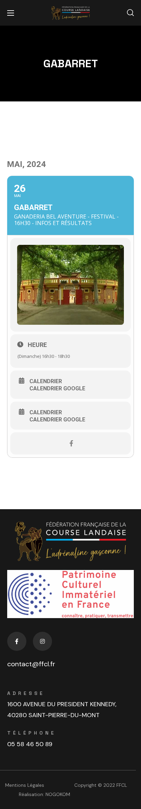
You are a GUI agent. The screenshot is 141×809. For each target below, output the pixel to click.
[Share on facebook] (71, 443)
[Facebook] (16, 641)
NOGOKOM (58, 794)
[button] (130, 13)
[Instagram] (42, 641)
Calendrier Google (57, 389)
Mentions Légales (24, 785)
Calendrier (45, 381)
